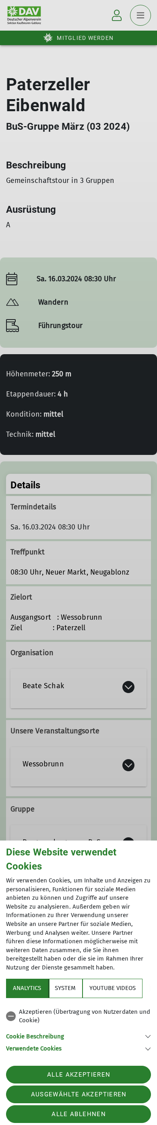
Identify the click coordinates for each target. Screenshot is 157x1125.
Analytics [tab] (27, 988)
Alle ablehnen (78, 1114)
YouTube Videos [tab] (112, 988)
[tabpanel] (78, 1029)
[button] (78, 1035)
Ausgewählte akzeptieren (79, 1094)
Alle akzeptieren (78, 1074)
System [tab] (65, 988)
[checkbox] (78, 1016)
